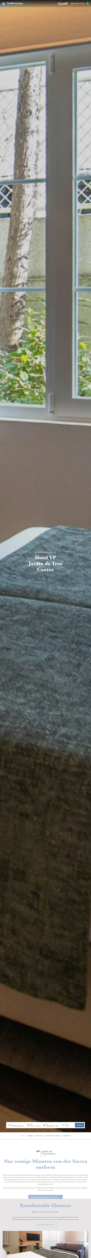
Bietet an (39, 1136)
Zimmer (30, 1136)
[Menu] (3, 3)
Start (22, 1136)
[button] (4, 1246)
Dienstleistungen (52, 1136)
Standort (66, 1136)
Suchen (79, 1125)
